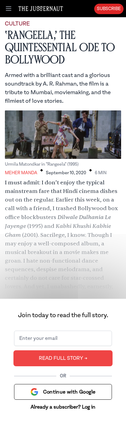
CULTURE (17, 24)
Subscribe (109, 8)
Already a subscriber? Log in (63, 407)
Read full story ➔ (63, 358)
